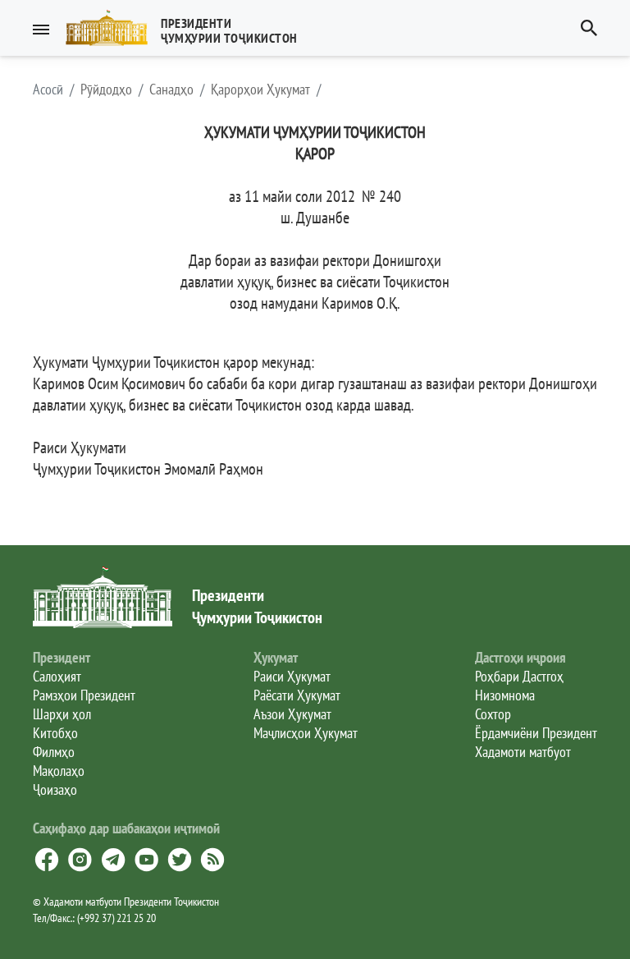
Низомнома (505, 695)
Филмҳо (54, 751)
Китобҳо (55, 732)
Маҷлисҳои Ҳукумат (305, 732)
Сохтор (493, 713)
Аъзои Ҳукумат (292, 713)
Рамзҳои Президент (84, 695)
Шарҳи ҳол (62, 713)
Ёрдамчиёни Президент (536, 732)
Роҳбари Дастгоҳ (519, 676)
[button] (188, 28)
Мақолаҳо (58, 770)
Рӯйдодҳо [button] (106, 89)
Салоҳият (57, 676)
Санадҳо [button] (171, 89)
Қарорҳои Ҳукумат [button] (260, 89)
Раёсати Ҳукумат (296, 695)
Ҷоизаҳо (55, 789)
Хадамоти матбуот (523, 751)
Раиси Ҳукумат (292, 676)
